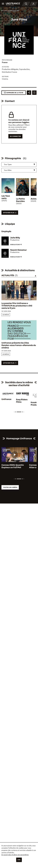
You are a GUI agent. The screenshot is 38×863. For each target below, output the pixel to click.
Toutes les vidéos (10, 487)
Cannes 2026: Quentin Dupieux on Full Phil (12, 466)
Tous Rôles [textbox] (7, 170)
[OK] (19, 860)
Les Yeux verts (5, 197)
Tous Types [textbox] (8, 164)
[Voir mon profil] (33, 4)
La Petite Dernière (20, 200)
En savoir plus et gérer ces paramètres (15, 855)
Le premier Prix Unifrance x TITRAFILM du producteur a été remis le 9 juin (16, 305)
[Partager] (29, 92)
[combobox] (19, 164)
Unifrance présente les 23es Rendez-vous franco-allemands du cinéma (18, 345)
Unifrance (6, 399)
